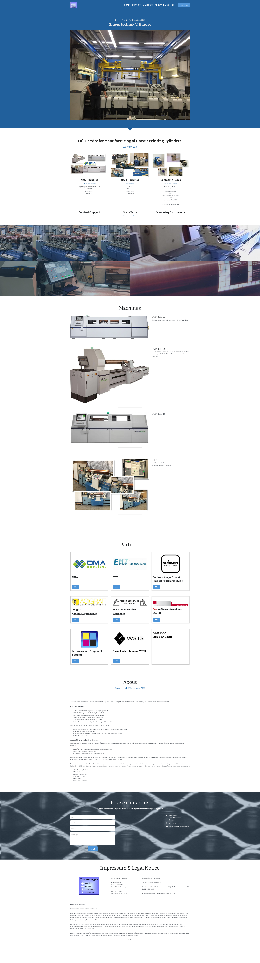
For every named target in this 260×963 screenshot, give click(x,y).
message (74, 834)
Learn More (27, 954)
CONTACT (184, 5)
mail (73, 822)
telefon (73, 828)
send (93, 848)
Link (75, 587)
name (73, 817)
